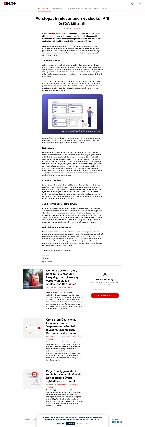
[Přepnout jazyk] (132, 4)
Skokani (69, 336)
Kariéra (35, 419)
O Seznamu (26, 419)
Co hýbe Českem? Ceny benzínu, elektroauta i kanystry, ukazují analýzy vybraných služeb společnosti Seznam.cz (62, 277)
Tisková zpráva (51, 290)
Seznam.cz (139, 3)
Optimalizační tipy (62, 384)
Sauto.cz (69, 287)
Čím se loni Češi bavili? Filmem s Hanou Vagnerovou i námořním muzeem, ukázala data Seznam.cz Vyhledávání (61, 326)
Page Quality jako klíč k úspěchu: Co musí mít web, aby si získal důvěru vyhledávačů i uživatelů (63, 376)
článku (54, 34)
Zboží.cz (68, 290)
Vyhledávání (77, 28)
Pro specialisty (73, 384)
